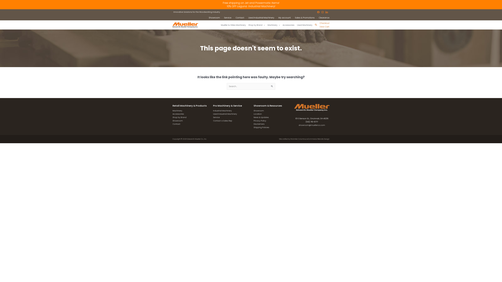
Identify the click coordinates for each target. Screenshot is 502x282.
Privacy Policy (260, 120)
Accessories (178, 114)
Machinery (177, 110)
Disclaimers (259, 124)
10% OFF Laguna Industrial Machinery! (251, 6)
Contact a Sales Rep (222, 120)
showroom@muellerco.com (312, 125)
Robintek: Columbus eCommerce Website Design (310, 139)
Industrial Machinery (222, 110)
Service (216, 117)
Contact (176, 124)
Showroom (178, 120)
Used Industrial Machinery (225, 114)
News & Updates (261, 117)
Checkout (324, 23)
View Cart (324, 26)
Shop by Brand (179, 117)
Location (258, 114)
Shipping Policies (261, 127)
